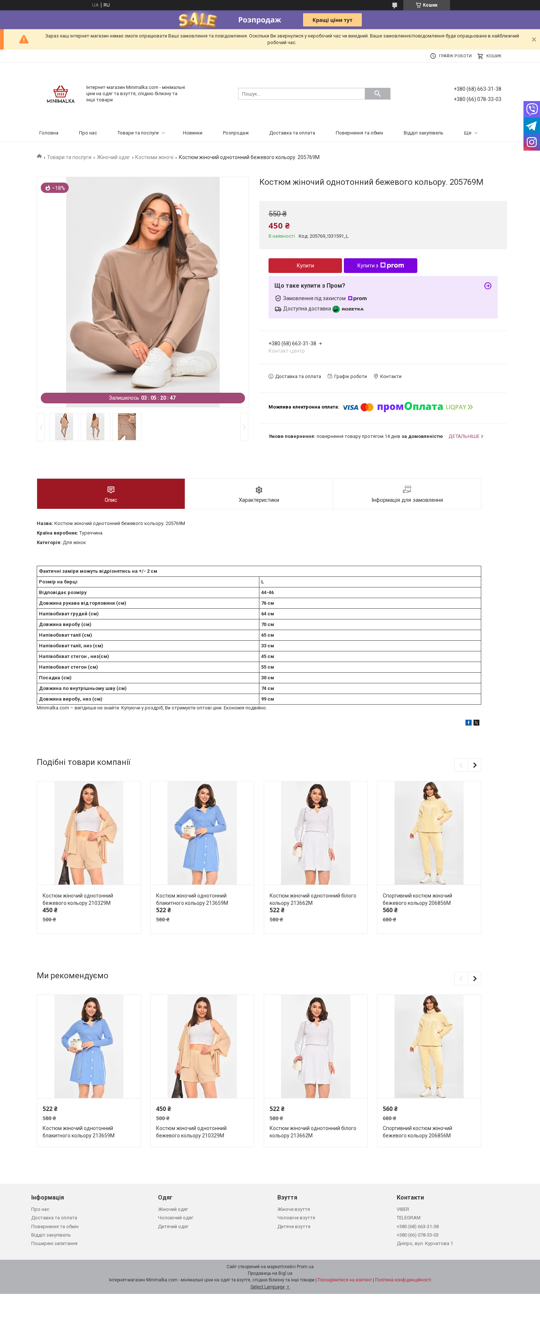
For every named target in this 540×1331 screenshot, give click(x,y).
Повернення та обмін (359, 133)
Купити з (367, 266)
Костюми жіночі (154, 157)
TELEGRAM (409, 1217)
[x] (476, 724)
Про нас (88, 133)
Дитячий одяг (173, 1226)
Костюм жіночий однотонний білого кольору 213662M (313, 899)
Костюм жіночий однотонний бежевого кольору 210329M (78, 899)
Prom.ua (305, 1266)
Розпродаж (236, 133)
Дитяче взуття (293, 1226)
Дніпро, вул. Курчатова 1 (425, 1243)
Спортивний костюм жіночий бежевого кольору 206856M (417, 899)
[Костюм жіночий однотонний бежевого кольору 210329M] (88, 833)
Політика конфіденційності (403, 1280)
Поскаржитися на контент (345, 1280)
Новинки (192, 133)
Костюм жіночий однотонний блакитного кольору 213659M (192, 899)
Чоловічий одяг (175, 1217)
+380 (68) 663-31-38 (418, 1226)
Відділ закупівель (423, 133)
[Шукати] (377, 94)
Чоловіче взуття (296, 1217)
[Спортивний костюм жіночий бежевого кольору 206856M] (428, 833)
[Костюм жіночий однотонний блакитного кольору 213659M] (202, 833)
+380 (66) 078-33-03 (418, 1235)
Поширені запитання (54, 1243)
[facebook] (468, 724)
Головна (48, 133)
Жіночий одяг (113, 157)
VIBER (403, 1209)
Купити (305, 266)
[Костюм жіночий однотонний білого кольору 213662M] (315, 833)
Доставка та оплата (292, 133)
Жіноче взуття (293, 1209)
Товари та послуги (138, 133)
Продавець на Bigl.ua (270, 1273)
